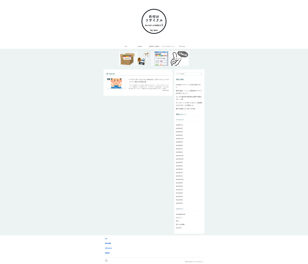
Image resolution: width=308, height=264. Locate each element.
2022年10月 (180, 159)
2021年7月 (179, 189)
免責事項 (107, 253)
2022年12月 (180, 155)
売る (177, 221)
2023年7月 (179, 149)
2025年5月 (179, 128)
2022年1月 (179, 176)
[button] (201, 74)
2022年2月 (179, 172)
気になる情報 (180, 224)
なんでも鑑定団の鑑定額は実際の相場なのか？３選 (189, 98)
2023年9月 (179, 142)
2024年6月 (179, 132)
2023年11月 (179, 138)
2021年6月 (179, 193)
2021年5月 (179, 196)
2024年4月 (179, 135)
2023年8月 (179, 145)
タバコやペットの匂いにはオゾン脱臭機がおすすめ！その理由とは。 (189, 104)
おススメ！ (179, 217)
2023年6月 (179, 152)
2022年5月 (179, 162)
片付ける (179, 228)
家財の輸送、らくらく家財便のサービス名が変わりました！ (189, 92)
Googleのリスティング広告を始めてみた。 (188, 86)
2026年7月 (179, 125)
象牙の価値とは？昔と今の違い (186, 108)
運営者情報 (108, 243)
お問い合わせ (108, 248)
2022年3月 (179, 169)
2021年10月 (180, 179)
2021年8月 (179, 186)
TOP (106, 238)
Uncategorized (180, 214)
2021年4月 (179, 200)
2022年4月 (179, 166)
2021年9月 (179, 183)
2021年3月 (179, 203)
